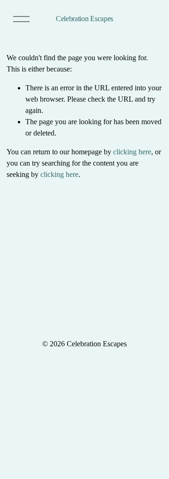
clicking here (132, 152)
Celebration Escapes (84, 19)
